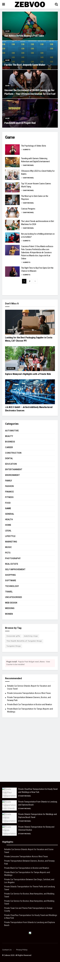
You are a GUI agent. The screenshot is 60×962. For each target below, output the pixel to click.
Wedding (9, 608)
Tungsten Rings (14, 646)
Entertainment (13, 469)
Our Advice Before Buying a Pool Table (24, 35)
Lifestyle (10, 536)
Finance (9, 492)
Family (8, 480)
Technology (12, 586)
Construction (13, 453)
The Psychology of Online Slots (33, 145)
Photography (13, 558)
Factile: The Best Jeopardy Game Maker (24, 64)
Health (9, 519)
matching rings (31, 636)
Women (9, 614)
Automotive (12, 430)
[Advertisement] (30, 752)
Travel (9, 592)
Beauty (9, 436)
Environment (12, 475)
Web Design (11, 603)
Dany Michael (28, 165)
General (10, 332)
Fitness (9, 497)
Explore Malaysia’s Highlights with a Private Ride (28, 374)
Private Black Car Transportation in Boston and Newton (29, 704)
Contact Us (7, 950)
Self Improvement (15, 569)
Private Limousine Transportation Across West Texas (29, 693)
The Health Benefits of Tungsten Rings (24, 641)
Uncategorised (13, 597)
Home (8, 525)
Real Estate (11, 564)
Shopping (10, 575)
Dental (9, 458)
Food (8, 503)
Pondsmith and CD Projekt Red (20, 122)
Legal (8, 530)
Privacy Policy (21, 950)
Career (9, 447)
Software (10, 580)
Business (11, 401)
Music (8, 547)
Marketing (11, 542)
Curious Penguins (28, 208)
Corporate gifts (13, 636)
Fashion (9, 486)
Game (7, 31)
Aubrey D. (27, 149)
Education (11, 464)
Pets (7, 553)
